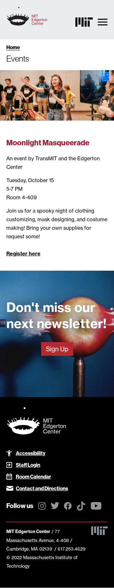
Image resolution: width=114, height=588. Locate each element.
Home (13, 47)
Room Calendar (33, 477)
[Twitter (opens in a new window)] (55, 506)
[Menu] (103, 21)
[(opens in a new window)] (84, 23)
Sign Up (57, 349)
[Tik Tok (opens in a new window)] (81, 508)
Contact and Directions (42, 489)
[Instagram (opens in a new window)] (42, 507)
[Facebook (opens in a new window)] (68, 507)
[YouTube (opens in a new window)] (96, 507)
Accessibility (30, 453)
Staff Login (28, 465)
